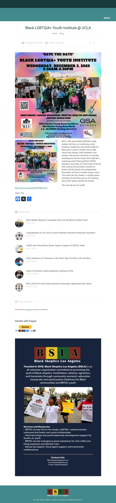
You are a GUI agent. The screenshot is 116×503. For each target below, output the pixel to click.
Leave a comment (56, 42)
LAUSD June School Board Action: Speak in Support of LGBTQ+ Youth (55, 245)
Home (54, 33)
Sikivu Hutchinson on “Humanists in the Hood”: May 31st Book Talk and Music (58, 258)
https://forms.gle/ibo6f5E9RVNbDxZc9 (31, 188)
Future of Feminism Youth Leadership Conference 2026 (49, 271)
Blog (62, 33)
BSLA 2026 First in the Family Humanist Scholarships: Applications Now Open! (59, 283)
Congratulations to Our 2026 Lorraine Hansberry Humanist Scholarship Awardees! (60, 232)
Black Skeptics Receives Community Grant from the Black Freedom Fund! (57, 220)
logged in (28, 309)
